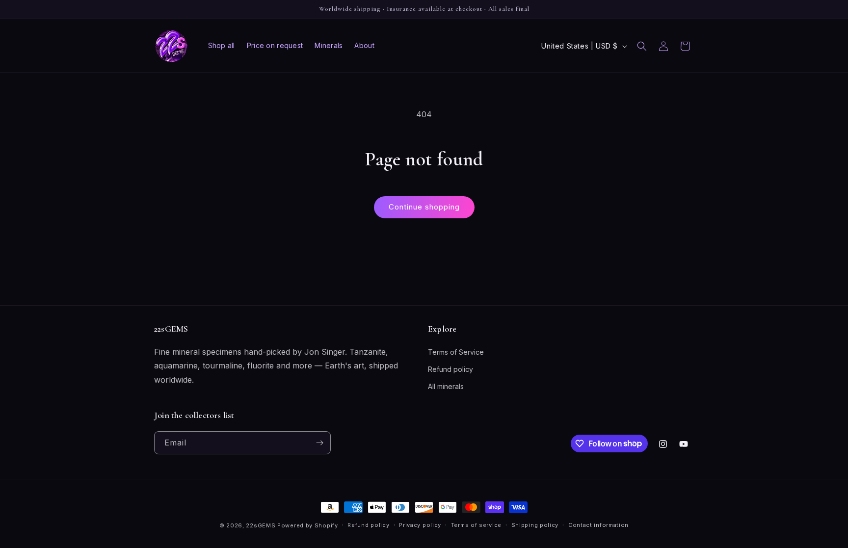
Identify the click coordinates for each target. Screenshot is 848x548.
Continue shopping (424, 206)
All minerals (446, 386)
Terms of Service (456, 352)
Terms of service (476, 525)
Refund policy (450, 369)
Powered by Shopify (307, 525)
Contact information (598, 525)
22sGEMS (260, 525)
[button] (642, 46)
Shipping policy (535, 525)
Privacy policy (420, 525)
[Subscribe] (319, 442)
